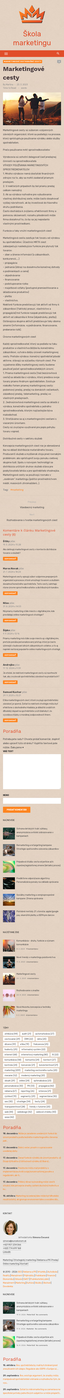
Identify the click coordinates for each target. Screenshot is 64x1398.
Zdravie (18, 1279)
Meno (6, 795)
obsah (10, 1080)
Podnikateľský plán (39, 1279)
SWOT (26, 1279)
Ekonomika (8, 1279)
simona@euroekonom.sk (14, 1241)
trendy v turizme (39, 1107)
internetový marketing (34, 1054)
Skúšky (38, 1283)
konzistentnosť (48, 1065)
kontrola (11, 1065)
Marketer (30, 1329)
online (24, 1080)
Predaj (55, 1260)
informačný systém (33, 1049)
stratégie (24, 1101)
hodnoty (11, 1049)
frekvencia (40, 1044)
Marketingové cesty (26, 974)
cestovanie (12, 1039)
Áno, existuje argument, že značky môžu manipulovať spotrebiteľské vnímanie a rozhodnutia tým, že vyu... (31, 1379)
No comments (42, 1315)
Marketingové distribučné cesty (22, 61)
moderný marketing (33, 1075)
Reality (6, 1275)
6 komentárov (32, 962)
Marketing (8, 1260)
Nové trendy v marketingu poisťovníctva (36, 957)
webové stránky (46, 1112)
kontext (49, 1060)
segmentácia (48, 1096)
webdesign (24, 1112)
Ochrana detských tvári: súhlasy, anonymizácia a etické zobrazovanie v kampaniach (35, 832)
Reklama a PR (43, 1260)
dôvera (10, 1044)
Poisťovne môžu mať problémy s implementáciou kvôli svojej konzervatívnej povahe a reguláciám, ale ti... (28, 1172)
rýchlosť (11, 1096)
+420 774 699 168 (12, 1248)
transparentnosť (15, 1107)
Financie (51, 1275)
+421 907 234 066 (12, 1244)
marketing (18, 489)
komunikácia (13, 1060)
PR (31, 1086)
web (9, 1112)
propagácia (46, 1086)
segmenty (28, 1096)
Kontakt (24, 1264)
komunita (32, 1060)
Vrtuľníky (42, 1272)
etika (24, 1044)
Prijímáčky (29, 1275)
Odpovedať (10, 559)
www (9, 1117)
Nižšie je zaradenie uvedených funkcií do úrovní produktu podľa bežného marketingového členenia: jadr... (30, 1137)
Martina (9, 84)
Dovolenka (8, 1286)
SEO (20, 1272)
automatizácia (44, 1034)
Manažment (17, 1275)
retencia (45, 1091)
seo (9, 1101)
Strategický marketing (25, 1260)
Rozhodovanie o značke (28, 990)
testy (40, 1101)
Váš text (8, 751)
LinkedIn (7, 1252)
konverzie (28, 1065)
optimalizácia (42, 1080)
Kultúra (30, 1283)
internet (11, 1054)
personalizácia (14, 1086)
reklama (11, 1091)
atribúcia (11, 1034)
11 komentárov (32, 949)
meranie (11, 1075)
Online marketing (11, 1264)
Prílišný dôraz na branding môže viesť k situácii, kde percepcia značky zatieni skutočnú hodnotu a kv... (31, 1186)
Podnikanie (40, 1275)
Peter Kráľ (31, 1315)
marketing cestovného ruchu (41, 1070)
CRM (28, 1039)
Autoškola (52, 1272)
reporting (27, 1091)
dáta (41, 1039)
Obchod (46, 1283)
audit (26, 1034)
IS (55, 1054)
